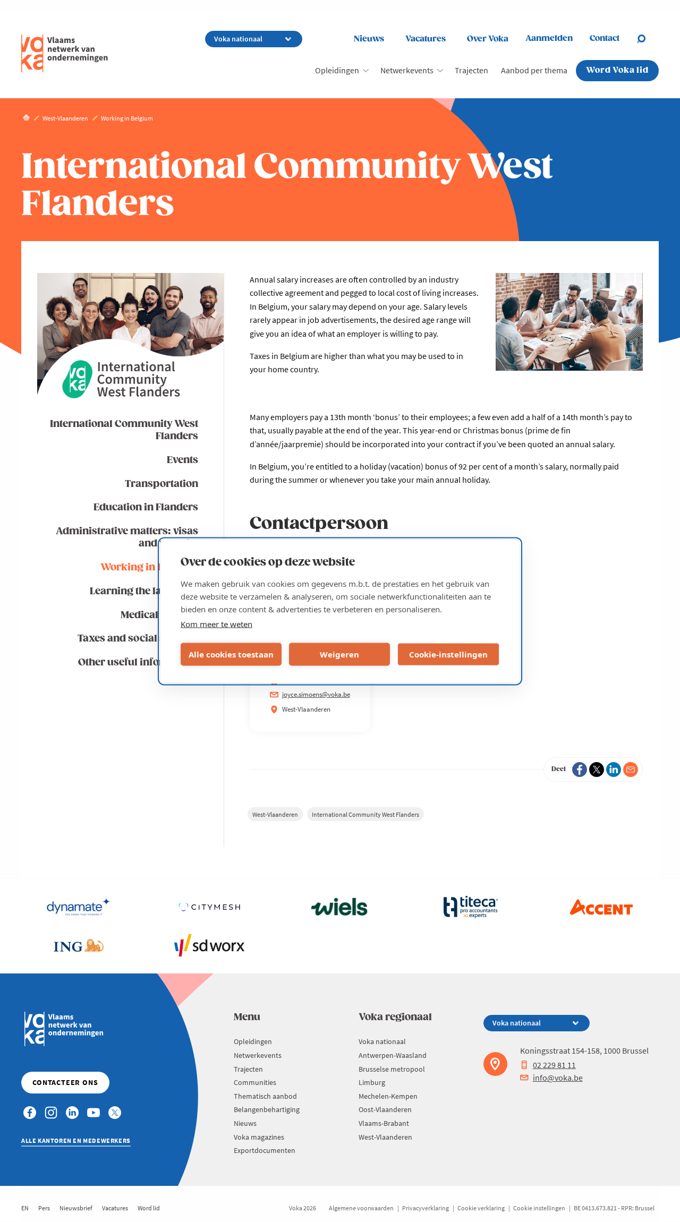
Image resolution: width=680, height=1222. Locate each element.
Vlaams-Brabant (384, 1123)
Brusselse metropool (392, 1069)
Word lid (149, 1208)
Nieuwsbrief (76, 1208)
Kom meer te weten (216, 623)
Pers (44, 1208)
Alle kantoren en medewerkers (76, 1140)
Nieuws (369, 39)
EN (25, 1208)
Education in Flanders (146, 507)
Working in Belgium (149, 567)
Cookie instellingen (539, 1208)
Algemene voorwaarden (361, 1208)
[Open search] (647, 39)
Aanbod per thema (534, 70)
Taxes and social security (138, 638)
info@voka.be (558, 1077)
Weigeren (339, 654)
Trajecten (471, 70)
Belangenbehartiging (267, 1109)
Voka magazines (259, 1137)
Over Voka (487, 39)
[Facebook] (579, 769)
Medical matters (159, 615)
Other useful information (138, 662)
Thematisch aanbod (265, 1096)
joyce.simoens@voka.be (316, 694)
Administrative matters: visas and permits (127, 537)
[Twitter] (596, 769)
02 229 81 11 (554, 1064)
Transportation (161, 484)
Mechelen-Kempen (388, 1096)
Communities (255, 1082)
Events (182, 460)
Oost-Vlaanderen (385, 1109)
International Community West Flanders (124, 430)
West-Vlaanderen (275, 814)
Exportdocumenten (264, 1150)
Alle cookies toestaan (231, 654)
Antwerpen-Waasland (393, 1055)
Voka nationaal (382, 1041)
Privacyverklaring (425, 1208)
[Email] (630, 769)
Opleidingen (337, 70)
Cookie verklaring (481, 1208)
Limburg (372, 1082)
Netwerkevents (407, 70)
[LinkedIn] (613, 769)
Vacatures (425, 39)
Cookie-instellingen (448, 654)
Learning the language (144, 591)
